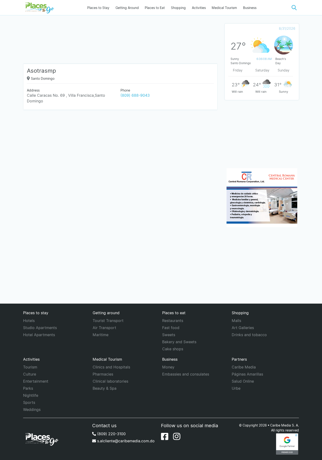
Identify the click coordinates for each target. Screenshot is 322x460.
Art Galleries (243, 327)
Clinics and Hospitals (111, 367)
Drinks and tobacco (249, 334)
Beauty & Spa (104, 388)
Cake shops (172, 349)
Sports (29, 402)
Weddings (32, 409)
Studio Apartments (40, 327)
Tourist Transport (108, 320)
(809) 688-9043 (135, 95)
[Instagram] (176, 436)
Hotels (29, 320)
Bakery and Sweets (179, 341)
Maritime (100, 334)
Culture (29, 374)
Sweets (168, 334)
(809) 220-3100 (111, 433)
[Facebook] (164, 436)
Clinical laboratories (110, 381)
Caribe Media (244, 367)
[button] (294, 8)
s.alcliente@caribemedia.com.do (125, 441)
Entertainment (35, 381)
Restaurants (172, 320)
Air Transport (104, 327)
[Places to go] (38, 7)
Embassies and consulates (185, 374)
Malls (236, 320)
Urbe (236, 388)
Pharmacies (103, 374)
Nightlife (30, 395)
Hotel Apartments (39, 334)
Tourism (30, 367)
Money (168, 367)
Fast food (170, 327)
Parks (28, 388)
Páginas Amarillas (247, 374)
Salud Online (243, 381)
